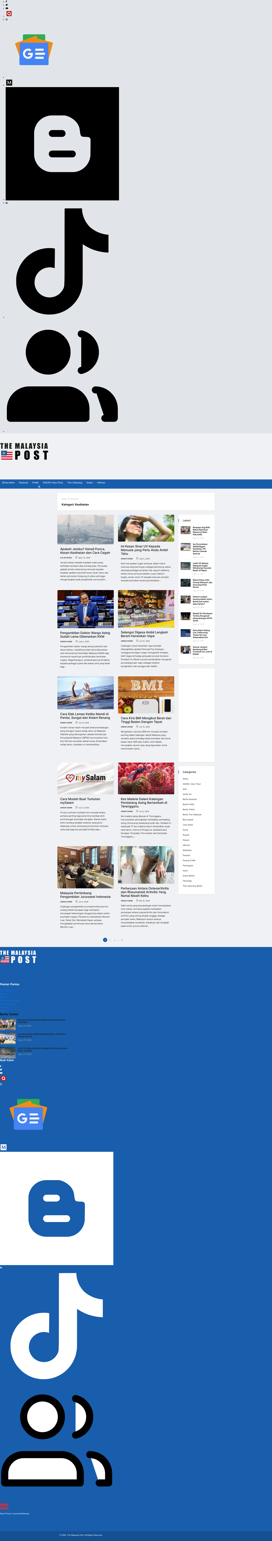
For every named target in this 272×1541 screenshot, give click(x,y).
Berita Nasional (190, 799)
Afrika (185, 779)
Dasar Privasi (5, 1514)
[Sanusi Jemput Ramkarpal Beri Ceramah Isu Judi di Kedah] (186, 650)
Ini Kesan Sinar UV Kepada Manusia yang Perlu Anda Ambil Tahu (144, 549)
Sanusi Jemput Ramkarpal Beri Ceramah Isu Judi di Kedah (202, 650)
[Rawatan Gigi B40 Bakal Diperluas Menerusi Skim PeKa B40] (186, 530)
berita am (74, 499)
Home (64, 499)
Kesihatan (187, 850)
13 (122, 940)
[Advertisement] (51, 471)
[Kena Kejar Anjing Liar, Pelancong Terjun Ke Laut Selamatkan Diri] (186, 633)
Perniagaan (188, 865)
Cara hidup (188, 824)
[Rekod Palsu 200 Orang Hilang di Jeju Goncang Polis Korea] (186, 583)
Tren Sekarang (74, 482)
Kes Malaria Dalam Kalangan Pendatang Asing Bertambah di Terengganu (144, 802)
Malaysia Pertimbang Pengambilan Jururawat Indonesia (85, 895)
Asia (185, 789)
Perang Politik (189, 860)
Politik (35, 482)
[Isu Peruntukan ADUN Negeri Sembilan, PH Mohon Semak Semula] (186, 547)
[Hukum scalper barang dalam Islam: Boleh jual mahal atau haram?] (186, 599)
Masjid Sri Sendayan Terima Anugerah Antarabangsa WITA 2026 (202, 617)
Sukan (89, 482)
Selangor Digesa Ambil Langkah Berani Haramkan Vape (144, 634)
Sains (185, 870)
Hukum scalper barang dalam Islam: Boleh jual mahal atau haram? (202, 600)
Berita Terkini (189, 809)
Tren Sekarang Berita (192, 886)
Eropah (186, 835)
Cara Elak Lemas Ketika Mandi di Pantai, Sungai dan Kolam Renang (85, 716)
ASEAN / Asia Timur (53, 482)
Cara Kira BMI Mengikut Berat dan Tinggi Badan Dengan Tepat (146, 720)
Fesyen (186, 840)
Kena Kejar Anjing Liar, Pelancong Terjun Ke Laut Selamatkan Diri (201, 633)
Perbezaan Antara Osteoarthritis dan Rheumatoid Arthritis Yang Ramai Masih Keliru (145, 892)
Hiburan (101, 482)
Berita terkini (8, 482)
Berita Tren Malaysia (192, 814)
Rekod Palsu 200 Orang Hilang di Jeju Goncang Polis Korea (202, 583)
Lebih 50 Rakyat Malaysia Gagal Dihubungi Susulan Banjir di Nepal (202, 567)
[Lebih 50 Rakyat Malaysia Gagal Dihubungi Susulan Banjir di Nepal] (186, 566)
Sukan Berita (189, 875)
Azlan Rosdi (66, 558)
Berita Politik (188, 804)
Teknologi (187, 881)
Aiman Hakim (127, 559)
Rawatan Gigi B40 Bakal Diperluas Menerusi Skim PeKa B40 (201, 531)
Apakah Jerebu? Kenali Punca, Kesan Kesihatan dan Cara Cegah (85, 551)
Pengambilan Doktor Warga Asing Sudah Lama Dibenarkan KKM (85, 634)
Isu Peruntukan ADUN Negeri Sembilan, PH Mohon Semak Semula (200, 549)
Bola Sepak (188, 819)
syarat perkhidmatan (21, 1514)
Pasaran (186, 855)
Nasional (23, 482)
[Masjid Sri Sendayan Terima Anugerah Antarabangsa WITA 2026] (186, 616)
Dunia (185, 830)
